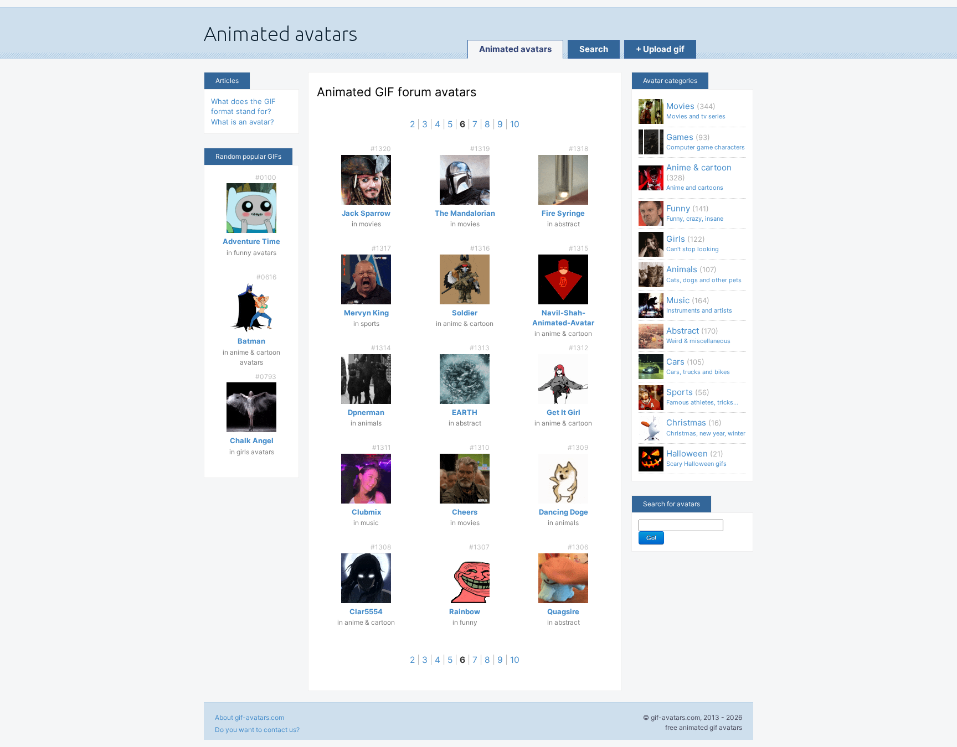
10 (514, 124)
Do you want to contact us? (257, 729)
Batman (251, 340)
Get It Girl (563, 412)
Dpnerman (366, 412)
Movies (696, 110)
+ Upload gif (660, 49)
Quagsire (563, 611)
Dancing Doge (563, 511)
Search (593, 49)
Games (705, 141)
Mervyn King (366, 312)
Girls (692, 243)
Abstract (698, 335)
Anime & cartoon (699, 176)
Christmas (705, 427)
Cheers (464, 511)
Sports (702, 396)
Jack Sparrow (366, 213)
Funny (694, 212)
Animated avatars (515, 49)
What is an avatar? (242, 121)
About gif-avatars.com (249, 717)
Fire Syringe (563, 213)
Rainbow (464, 611)
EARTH (464, 412)
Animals (704, 273)
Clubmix (366, 511)
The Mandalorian (465, 213)
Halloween (696, 458)
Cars (698, 366)
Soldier (464, 312)
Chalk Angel (252, 440)
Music (699, 304)
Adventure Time (251, 241)
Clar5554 (366, 611)
